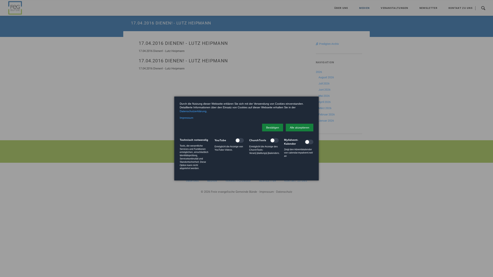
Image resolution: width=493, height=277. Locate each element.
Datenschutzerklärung (193, 111)
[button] (272, 127)
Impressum (186, 117)
